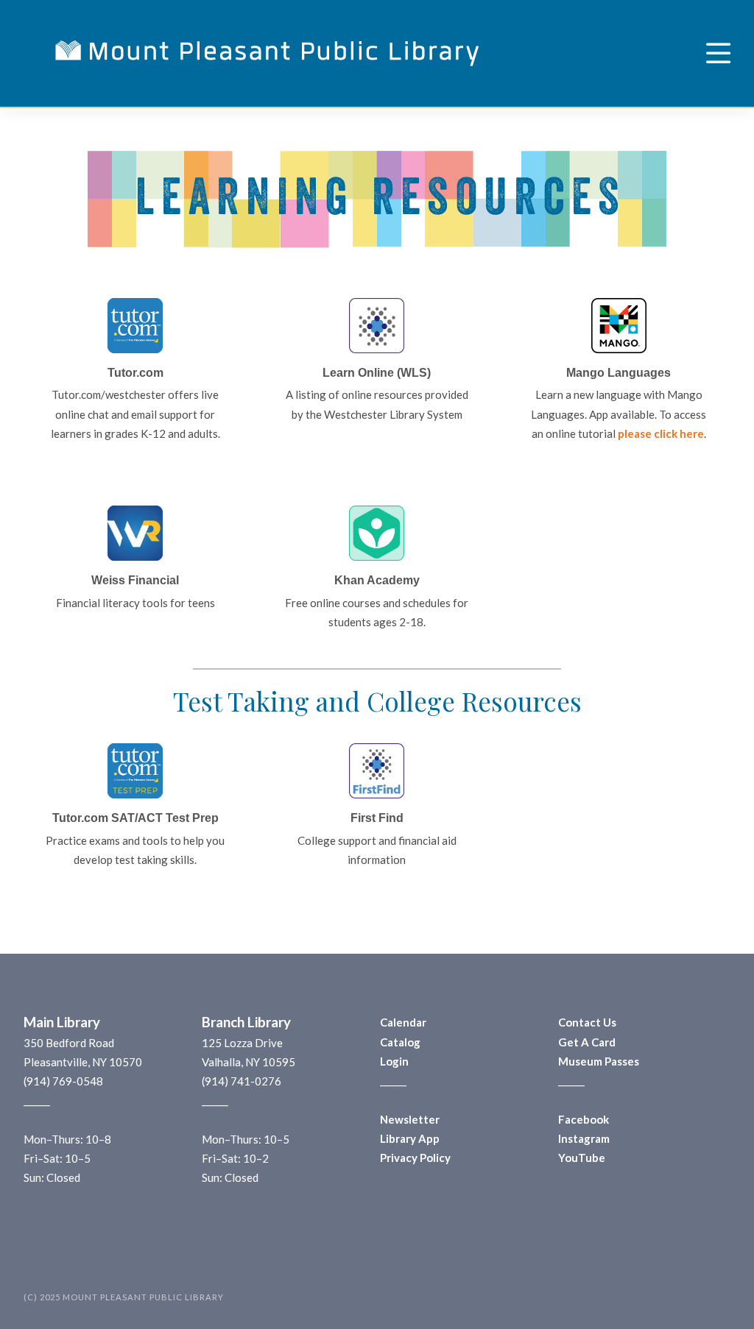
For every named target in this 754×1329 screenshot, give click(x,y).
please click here (661, 433)
